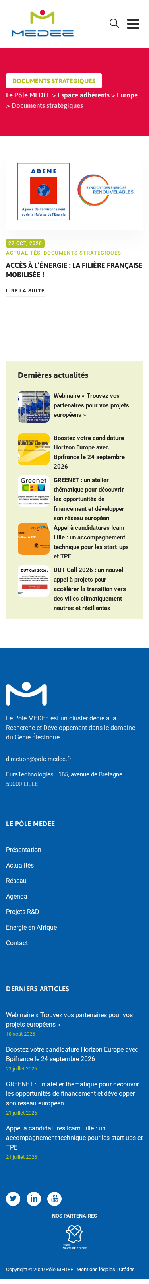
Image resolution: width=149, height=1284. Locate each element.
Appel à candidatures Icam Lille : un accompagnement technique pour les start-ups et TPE (91, 542)
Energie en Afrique (31, 927)
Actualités (23, 253)
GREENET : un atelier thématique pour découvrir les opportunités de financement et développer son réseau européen (89, 499)
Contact (17, 943)
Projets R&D (22, 912)
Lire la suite (25, 291)
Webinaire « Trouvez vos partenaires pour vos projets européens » (91, 405)
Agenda (16, 896)
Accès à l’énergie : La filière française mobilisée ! (74, 270)
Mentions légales (96, 1269)
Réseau (16, 881)
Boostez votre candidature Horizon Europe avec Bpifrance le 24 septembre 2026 (89, 452)
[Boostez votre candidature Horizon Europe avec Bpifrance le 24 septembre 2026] (34, 449)
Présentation (23, 850)
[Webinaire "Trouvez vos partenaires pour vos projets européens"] (34, 407)
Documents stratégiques (82, 253)
